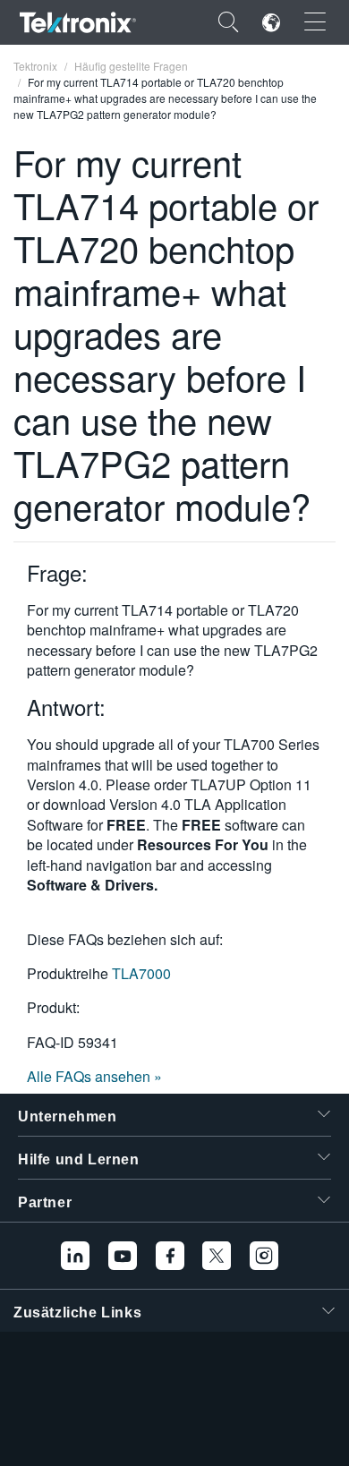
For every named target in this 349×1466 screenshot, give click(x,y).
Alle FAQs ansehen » (94, 1076)
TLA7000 (141, 973)
